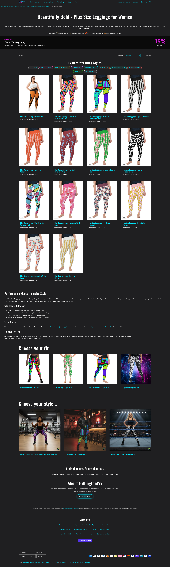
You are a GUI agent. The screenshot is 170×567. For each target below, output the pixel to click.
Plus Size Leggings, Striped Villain (32, 117)
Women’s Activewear (7, 6)
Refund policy (45, 562)
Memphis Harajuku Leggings (59, 327)
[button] (35, 2)
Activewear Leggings (43, 6)
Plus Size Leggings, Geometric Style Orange (33, 277)
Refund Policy (105, 525)
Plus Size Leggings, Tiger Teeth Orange (31, 171)
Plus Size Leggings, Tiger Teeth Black (136, 117)
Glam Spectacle (90, 67)
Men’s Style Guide (65, 534)
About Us (79, 534)
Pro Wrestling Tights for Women (122, 454)
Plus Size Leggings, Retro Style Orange (134, 224)
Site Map (90, 534)
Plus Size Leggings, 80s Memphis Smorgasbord (32, 224)
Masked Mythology (62, 67)
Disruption (104, 67)
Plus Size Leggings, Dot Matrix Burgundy (99, 224)
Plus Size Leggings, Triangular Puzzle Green (102, 171)
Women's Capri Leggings (28, 387)
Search (61, 525)
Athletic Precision (118, 67)
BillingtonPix (26, 562)
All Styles (33, 67)
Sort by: (120, 55)
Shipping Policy (65, 529)
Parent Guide (104, 529)
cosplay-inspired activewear (71, 508)
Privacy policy (54, 562)
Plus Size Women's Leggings (98, 387)
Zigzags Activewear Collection (102, 327)
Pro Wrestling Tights (89, 525)
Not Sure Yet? (90, 71)
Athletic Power (134, 67)
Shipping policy (74, 562)
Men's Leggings (73, 525)
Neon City (78, 71)
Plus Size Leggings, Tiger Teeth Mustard (65, 277)
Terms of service (63, 562)
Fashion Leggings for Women (75, 454)
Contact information (85, 562)
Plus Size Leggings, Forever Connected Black (132, 171)
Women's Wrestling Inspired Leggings (25, 6)
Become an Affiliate (103, 534)
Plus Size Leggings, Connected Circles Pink (67, 224)
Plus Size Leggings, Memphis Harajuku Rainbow (99, 118)
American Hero (46, 67)
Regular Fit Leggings (130, 387)
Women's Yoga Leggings (62, 387)
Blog (94, 529)
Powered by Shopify (35, 562)
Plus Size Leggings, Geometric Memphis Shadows (65, 118)
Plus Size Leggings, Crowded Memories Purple (64, 171)
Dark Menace (77, 67)
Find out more (85, 496)
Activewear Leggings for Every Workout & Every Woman (38, 454)
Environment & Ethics (81, 529)
